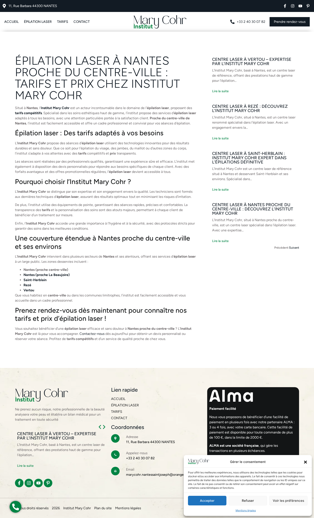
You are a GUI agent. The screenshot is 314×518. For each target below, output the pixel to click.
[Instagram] (292, 6)
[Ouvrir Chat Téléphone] (15, 507)
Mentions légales (246, 510)
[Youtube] (300, 6)
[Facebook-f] (285, 6)
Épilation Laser (38, 22)
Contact (81, 22)
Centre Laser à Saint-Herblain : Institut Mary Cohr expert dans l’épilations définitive (249, 158)
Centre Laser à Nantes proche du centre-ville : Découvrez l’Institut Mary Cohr (252, 209)
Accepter (207, 501)
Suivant (294, 248)
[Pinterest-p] (308, 6)
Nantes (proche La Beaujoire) (46, 275)
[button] (305, 462)
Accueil (11, 22)
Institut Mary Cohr (55, 108)
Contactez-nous (91, 334)
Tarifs (62, 22)
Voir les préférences (288, 501)
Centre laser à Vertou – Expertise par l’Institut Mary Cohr (251, 61)
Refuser (248, 501)
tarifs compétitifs (28, 113)
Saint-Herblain (35, 280)
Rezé (27, 285)
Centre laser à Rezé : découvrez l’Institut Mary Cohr (250, 108)
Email (130, 469)
